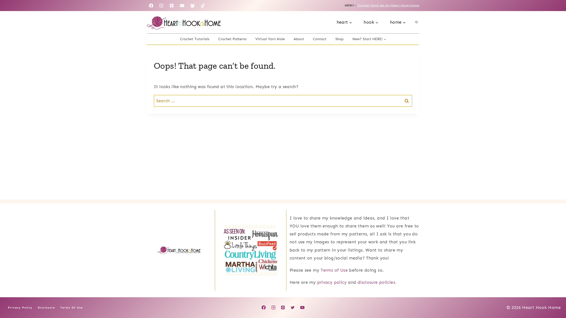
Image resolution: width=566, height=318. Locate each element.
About (299, 39)
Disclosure (46, 307)
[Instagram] (161, 5)
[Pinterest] (172, 5)
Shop (339, 39)
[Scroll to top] (555, 300)
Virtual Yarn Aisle (270, 39)
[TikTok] (203, 5)
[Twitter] (293, 307)
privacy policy (332, 282)
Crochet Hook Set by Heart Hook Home (388, 5)
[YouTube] (182, 5)
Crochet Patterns (232, 39)
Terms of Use (334, 270)
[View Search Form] (416, 22)
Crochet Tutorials (194, 39)
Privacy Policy (20, 307)
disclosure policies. (377, 282)
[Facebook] (151, 5)
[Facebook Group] (192, 5)
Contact (320, 39)
